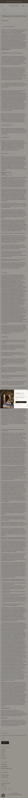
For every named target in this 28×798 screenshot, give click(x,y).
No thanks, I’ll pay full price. (18, 404)
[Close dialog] (27, 390)
